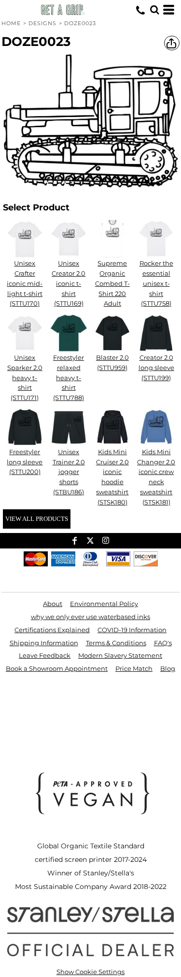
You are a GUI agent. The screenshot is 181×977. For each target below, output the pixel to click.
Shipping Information (44, 643)
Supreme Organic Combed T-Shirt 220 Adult (112, 283)
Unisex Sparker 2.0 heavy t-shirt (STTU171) (24, 377)
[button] (154, 10)
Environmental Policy (104, 603)
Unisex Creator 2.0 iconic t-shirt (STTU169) (68, 283)
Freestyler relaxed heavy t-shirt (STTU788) (68, 377)
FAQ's (163, 643)
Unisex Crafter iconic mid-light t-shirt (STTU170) (24, 283)
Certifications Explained (52, 630)
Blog (167, 668)
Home (11, 23)
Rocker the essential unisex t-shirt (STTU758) (156, 283)
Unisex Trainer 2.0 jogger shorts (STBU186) (69, 472)
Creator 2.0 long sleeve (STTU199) (156, 368)
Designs (42, 23)
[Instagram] (105, 541)
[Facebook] (75, 541)
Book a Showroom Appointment (57, 668)
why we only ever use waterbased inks (90, 617)
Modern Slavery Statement (120, 655)
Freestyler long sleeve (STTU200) (24, 462)
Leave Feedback (44, 655)
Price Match (134, 668)
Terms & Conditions (116, 643)
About (52, 603)
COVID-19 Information (132, 630)
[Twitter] (90, 541)
